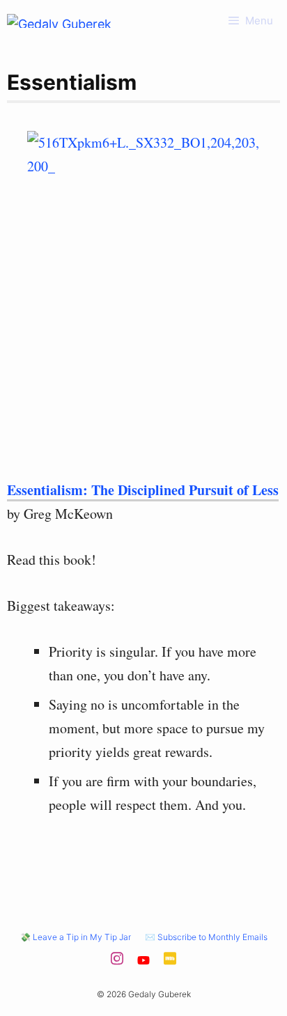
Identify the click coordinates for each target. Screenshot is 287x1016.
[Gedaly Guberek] (59, 21)
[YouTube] (143, 963)
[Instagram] (117, 963)
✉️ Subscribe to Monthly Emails (206, 937)
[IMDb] (170, 963)
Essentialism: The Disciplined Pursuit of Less (143, 490)
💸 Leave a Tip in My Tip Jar (75, 937)
